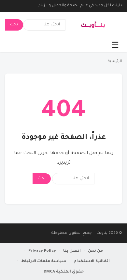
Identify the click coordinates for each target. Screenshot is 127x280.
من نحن (95, 251)
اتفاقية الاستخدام (92, 261)
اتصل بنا (72, 251)
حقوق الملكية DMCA (64, 272)
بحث (14, 24)
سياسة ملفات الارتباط (43, 261)
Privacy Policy (42, 251)
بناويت (101, 233)
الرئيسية (115, 62)
